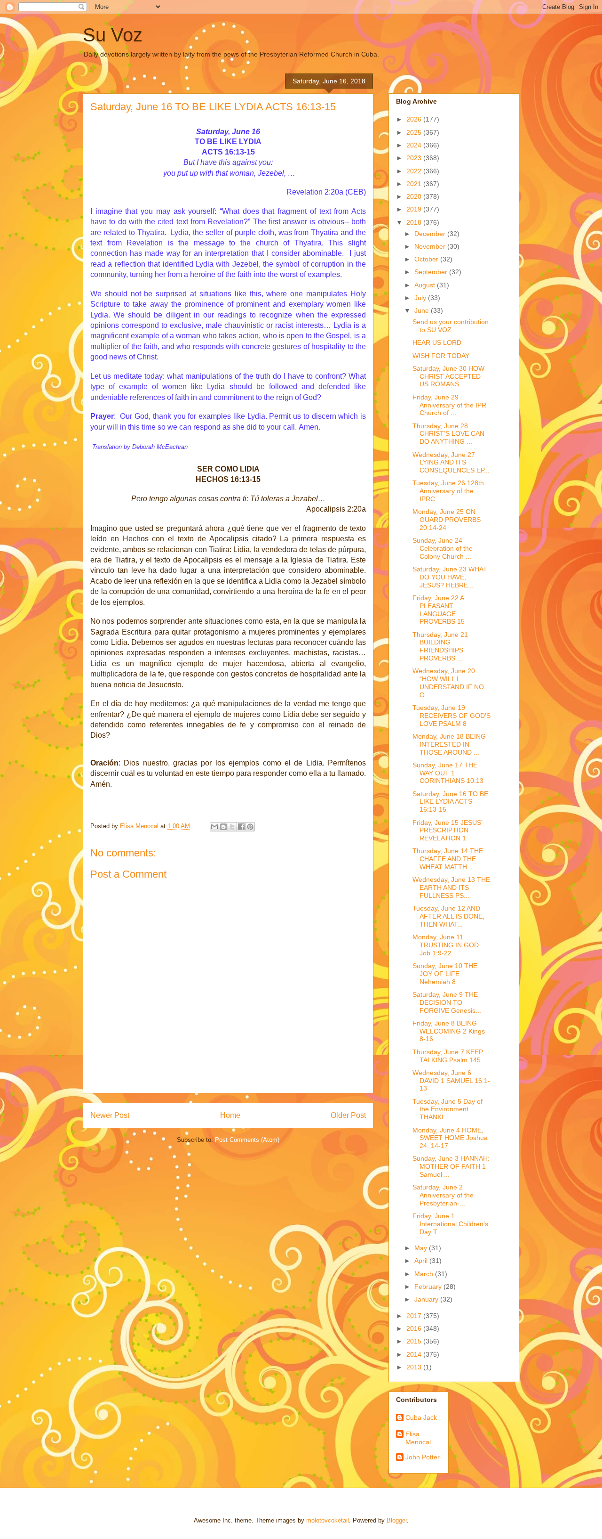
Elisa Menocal (418, 1438)
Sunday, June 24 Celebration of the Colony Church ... (442, 548)
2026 (414, 119)
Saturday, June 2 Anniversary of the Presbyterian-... (443, 1195)
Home (230, 1115)
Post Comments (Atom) (247, 1139)
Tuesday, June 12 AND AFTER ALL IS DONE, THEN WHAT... (448, 916)
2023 (414, 158)
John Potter (422, 1457)
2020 (414, 196)
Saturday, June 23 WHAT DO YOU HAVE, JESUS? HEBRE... (449, 577)
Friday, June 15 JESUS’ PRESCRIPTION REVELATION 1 (447, 830)
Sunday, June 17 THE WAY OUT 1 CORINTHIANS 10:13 (447, 773)
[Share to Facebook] (241, 826)
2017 (414, 1315)
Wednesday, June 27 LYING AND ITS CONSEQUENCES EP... (451, 462)
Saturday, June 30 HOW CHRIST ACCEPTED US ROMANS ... (448, 376)
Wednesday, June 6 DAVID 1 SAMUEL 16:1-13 (451, 1080)
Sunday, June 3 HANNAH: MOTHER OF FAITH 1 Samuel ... (451, 1166)
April (421, 1260)
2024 (414, 145)
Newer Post (109, 1115)
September (431, 272)
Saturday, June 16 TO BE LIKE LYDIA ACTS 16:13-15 (450, 802)
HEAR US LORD (436, 342)
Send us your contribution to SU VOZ (450, 326)
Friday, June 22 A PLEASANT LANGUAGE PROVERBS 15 (438, 609)
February (429, 1286)
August (425, 285)
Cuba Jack (421, 1417)
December (430, 233)
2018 (414, 222)
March (424, 1274)
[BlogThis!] (223, 826)
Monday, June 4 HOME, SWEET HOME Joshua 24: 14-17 (450, 1138)
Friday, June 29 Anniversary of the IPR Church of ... (449, 405)
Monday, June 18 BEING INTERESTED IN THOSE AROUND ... (449, 744)
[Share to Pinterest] (250, 826)
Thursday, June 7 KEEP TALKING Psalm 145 (447, 1056)
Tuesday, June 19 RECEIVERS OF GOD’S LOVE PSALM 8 (451, 715)
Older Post (348, 1115)
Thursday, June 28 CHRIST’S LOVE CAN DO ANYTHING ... (448, 434)
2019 (414, 209)
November (430, 246)
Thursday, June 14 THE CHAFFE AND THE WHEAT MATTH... (447, 859)
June (422, 310)
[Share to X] (232, 826)
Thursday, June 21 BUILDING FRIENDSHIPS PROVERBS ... (440, 646)
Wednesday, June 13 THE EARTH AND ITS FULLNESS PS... (451, 887)
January (427, 1299)
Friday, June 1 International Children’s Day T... (450, 1224)
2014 (414, 1354)
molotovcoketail (327, 1520)
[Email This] (214, 826)
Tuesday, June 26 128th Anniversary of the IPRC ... (448, 491)
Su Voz (113, 34)
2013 (414, 1367)
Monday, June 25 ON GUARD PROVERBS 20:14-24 (446, 519)
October (427, 259)
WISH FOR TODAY (440, 355)
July (421, 297)
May (421, 1248)
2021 (414, 183)
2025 (414, 132)
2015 (414, 1341)
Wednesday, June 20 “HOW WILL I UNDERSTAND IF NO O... (448, 682)
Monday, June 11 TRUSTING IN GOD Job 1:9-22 (445, 945)
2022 (414, 171)
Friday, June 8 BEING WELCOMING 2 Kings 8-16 (448, 1031)
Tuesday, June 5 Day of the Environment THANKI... (447, 1109)
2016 (414, 1328)
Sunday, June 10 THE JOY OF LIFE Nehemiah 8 (444, 973)
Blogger (397, 1520)
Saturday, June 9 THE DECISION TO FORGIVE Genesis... (446, 1002)
